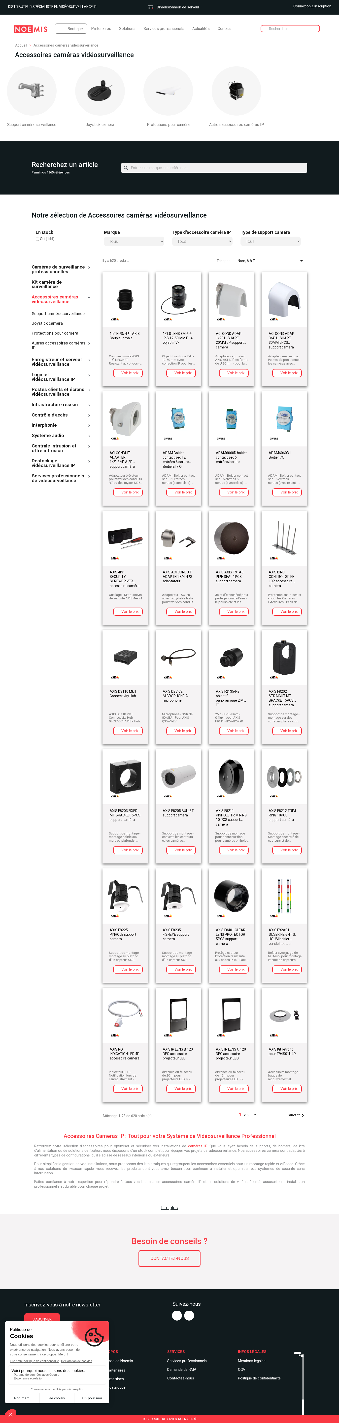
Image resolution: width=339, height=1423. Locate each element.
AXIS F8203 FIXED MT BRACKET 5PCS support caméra (125, 815)
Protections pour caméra (168, 124)
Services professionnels (187, 1361)
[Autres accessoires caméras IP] (236, 91)
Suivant (297, 1115)
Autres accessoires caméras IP (236, 124)
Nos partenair (110, 1370)
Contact (224, 28)
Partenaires (101, 28)
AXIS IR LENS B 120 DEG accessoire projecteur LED (178, 1053)
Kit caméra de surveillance (47, 285)
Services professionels (163, 28)
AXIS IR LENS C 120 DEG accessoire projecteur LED (231, 1053)
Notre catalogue (112, 1387)
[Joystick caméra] (100, 91)
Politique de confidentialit (258, 1378)
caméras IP (197, 1146)
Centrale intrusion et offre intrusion (54, 448)
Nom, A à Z (271, 261)
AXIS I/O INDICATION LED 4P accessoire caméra (124, 1053)
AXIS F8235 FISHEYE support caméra (176, 934)
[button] (42, 1319)
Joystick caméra (100, 124)
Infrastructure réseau (55, 404)
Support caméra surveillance (31, 124)
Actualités (201, 28)
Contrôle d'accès (50, 415)
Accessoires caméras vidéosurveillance (55, 299)
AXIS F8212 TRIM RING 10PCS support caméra (282, 815)
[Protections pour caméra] (168, 91)
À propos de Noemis (116, 1361)
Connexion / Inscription (312, 6)
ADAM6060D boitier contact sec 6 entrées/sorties (231, 457)
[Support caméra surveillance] (32, 91)
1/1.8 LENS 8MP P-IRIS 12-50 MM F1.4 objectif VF (178, 338)
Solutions (127, 28)
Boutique (75, 28)
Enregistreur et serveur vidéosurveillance (57, 362)
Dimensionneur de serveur (177, 7)
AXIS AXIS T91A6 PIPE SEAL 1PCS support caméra (229, 576)
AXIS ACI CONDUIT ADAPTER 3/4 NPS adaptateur (177, 576)
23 (256, 1115)
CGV (241, 1369)
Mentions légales (252, 1361)
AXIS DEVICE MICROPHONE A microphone (175, 695)
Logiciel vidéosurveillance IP (53, 377)
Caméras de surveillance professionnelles (58, 269)
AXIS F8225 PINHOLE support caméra (123, 934)
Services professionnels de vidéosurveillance (58, 478)
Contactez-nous (169, 1258)
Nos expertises (111, 1379)
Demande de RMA (181, 1369)
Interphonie (44, 425)
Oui (47, 239)
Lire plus (169, 1207)
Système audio (48, 435)
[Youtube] (177, 1316)
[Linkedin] (189, 1316)
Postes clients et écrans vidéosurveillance (58, 392)
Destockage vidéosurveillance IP (53, 463)
